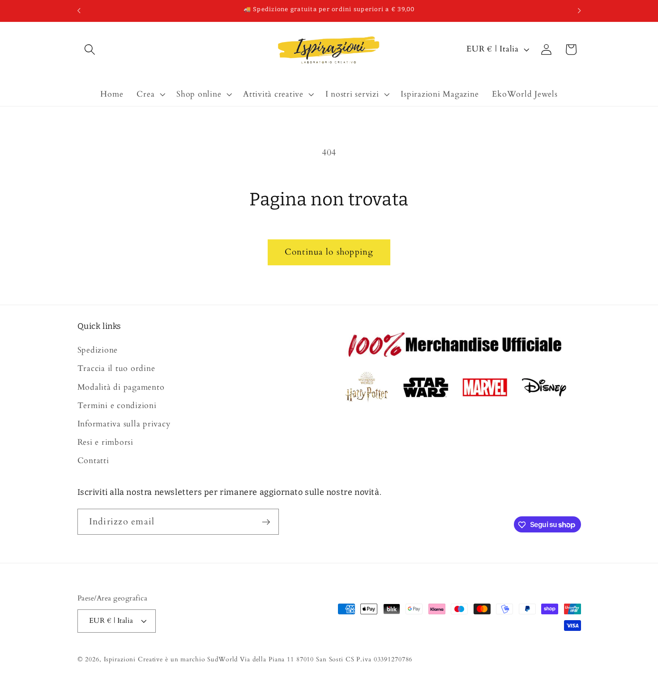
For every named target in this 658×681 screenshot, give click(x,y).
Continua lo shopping (329, 252)
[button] (89, 49)
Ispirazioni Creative (133, 659)
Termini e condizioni (117, 405)
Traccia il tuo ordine (116, 369)
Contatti (93, 461)
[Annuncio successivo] (579, 10)
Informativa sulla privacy (124, 424)
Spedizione (97, 350)
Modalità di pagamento (121, 387)
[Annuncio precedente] (79, 10)
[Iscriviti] (266, 522)
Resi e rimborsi (105, 442)
